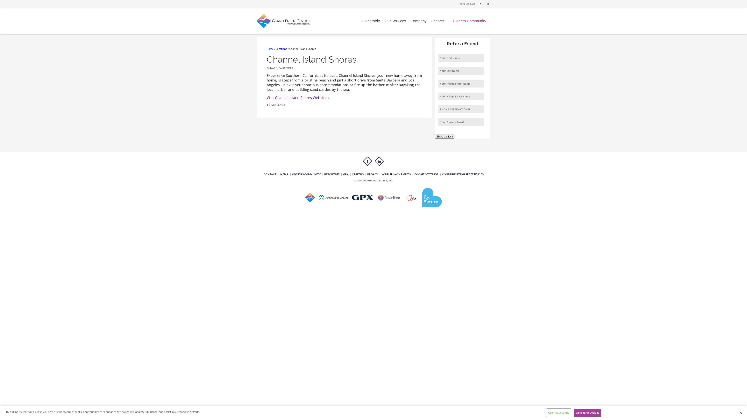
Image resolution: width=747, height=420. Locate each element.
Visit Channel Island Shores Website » (298, 97)
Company (419, 21)
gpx (345, 174)
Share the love (445, 136)
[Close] (740, 412)
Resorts (437, 21)
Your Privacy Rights (396, 174)
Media (284, 174)
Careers (358, 174)
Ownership (371, 21)
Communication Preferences (463, 174)
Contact (270, 174)
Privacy (372, 174)
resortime (331, 174)
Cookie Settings (426, 174)
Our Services (395, 21)
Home (270, 49)
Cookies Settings (558, 412)
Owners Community (469, 21)
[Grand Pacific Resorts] (310, 201)
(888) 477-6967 (467, 4)
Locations (281, 49)
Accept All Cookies (587, 412)
